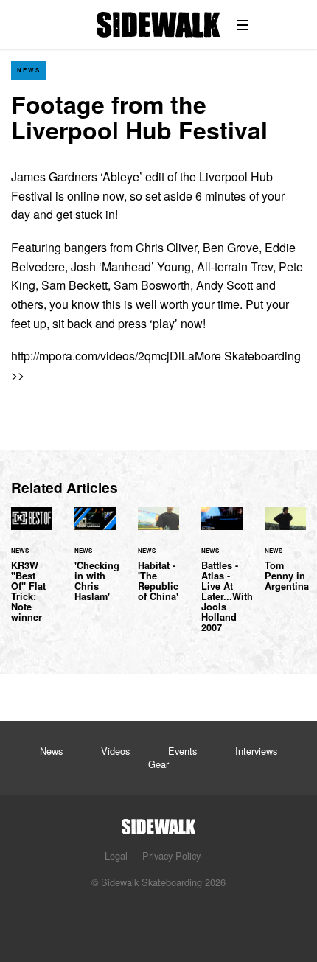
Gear (158, 764)
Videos (115, 751)
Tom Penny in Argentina (285, 558)
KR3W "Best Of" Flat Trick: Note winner (31, 573)
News (29, 70)
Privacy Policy (171, 855)
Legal (116, 855)
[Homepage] (158, 822)
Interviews (256, 751)
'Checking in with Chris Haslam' (95, 563)
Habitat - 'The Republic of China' (158, 563)
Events (182, 751)
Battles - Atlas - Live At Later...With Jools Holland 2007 (222, 578)
